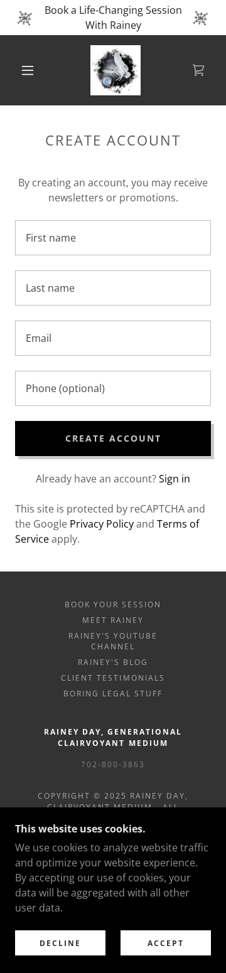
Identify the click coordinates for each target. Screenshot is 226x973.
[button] (27, 70)
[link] (115, 70)
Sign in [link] (174, 479)
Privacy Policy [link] (102, 524)
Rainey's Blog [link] (113, 662)
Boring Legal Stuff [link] (113, 693)
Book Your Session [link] (113, 604)
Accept (166, 943)
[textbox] (113, 237)
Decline (60, 943)
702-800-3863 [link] (113, 764)
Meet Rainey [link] (113, 620)
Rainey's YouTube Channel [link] (113, 641)
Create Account (113, 438)
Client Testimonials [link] (112, 678)
